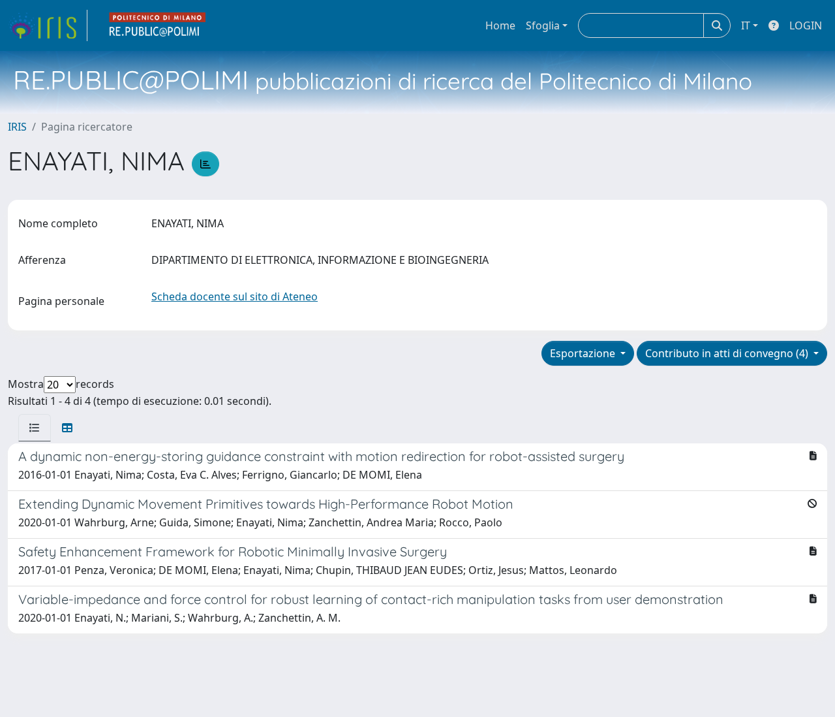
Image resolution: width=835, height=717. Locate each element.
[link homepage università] (158, 25)
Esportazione (584, 353)
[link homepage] (47, 25)
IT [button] (745, 25)
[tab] (34, 427)
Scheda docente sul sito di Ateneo (234, 296)
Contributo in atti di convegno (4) (728, 353)
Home (500, 25)
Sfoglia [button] (543, 25)
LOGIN (805, 25)
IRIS (17, 126)
